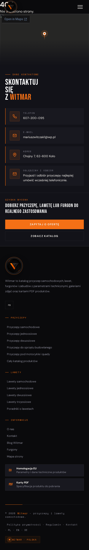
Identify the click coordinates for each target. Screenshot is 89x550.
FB (9, 305)
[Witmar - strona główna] (11, 7)
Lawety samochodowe (21, 381)
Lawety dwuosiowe (19, 395)
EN (18, 530)
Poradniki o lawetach (20, 409)
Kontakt (12, 436)
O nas (10, 429)
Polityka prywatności (24, 524)
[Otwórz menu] (80, 6)
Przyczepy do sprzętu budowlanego (29, 347)
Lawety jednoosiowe (20, 388)
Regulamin (53, 524)
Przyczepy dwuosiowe (21, 341)
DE (26, 530)
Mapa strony (15, 456)
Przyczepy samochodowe (23, 327)
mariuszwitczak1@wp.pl (39, 137)
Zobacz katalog (44, 236)
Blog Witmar (15, 443)
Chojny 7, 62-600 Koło (39, 156)
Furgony (12, 449)
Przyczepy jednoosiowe (22, 334)
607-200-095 (33, 118)
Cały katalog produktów (22, 361)
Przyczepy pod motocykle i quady (28, 354)
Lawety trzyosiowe (19, 402)
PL (9, 530)
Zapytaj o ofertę (44, 224)
